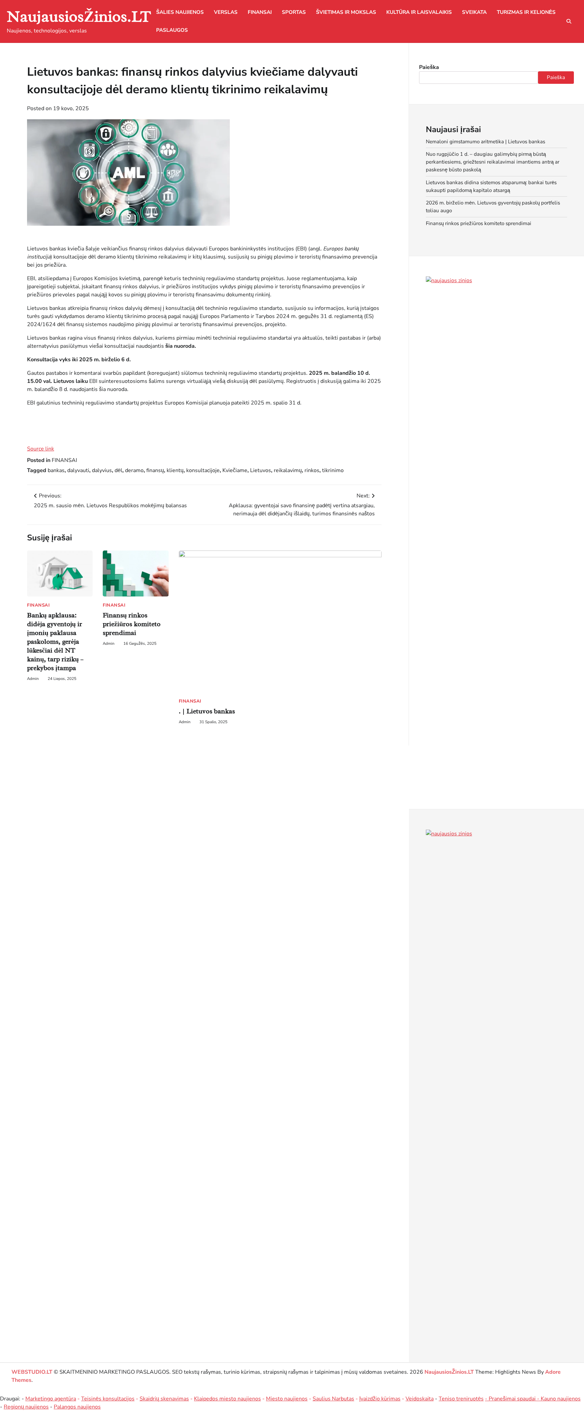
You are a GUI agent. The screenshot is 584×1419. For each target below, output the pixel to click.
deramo (134, 470)
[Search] (569, 21)
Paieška (429, 67)
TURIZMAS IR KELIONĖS (526, 12)
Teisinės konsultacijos (108, 1398)
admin (33, 678)
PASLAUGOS (172, 30)
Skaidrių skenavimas (164, 1398)
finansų (155, 470)
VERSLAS (226, 12)
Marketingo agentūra (50, 1398)
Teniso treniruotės (461, 1398)
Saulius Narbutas (333, 1398)
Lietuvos (260, 470)
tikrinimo (333, 470)
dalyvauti (78, 470)
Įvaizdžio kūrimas (379, 1398)
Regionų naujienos (26, 1407)
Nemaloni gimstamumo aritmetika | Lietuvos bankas (485, 141)
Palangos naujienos (77, 1407)
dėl (118, 470)
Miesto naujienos (287, 1398)
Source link (40, 448)
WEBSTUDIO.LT (31, 1372)
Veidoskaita (420, 1398)
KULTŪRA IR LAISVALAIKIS (419, 12)
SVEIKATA (474, 12)
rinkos (312, 470)
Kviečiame (234, 470)
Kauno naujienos (561, 1398)
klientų (175, 470)
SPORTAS (294, 12)
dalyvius (102, 470)
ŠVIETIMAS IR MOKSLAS (346, 12)
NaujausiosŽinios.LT (79, 16)
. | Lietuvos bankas (207, 711)
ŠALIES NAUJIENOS (180, 12)
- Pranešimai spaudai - (513, 1398)
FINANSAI (260, 12)
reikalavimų (288, 470)
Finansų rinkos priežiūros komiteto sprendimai (132, 624)
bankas (56, 470)
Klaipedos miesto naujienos (227, 1398)
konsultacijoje (203, 470)
